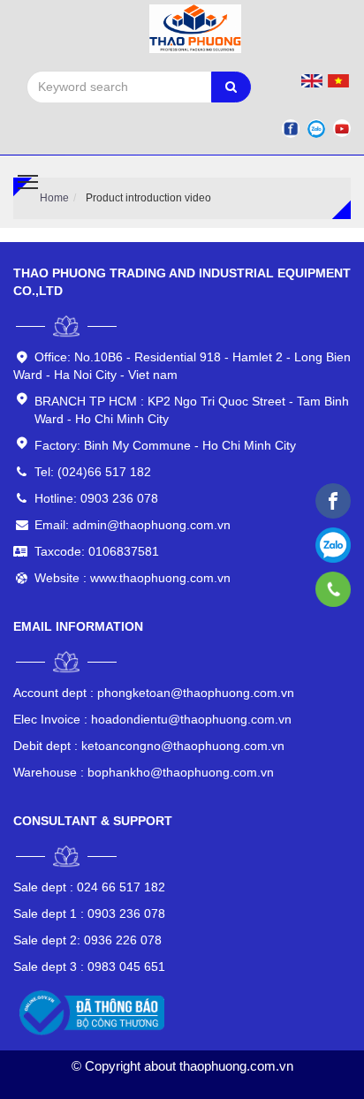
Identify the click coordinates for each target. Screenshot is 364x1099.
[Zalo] (316, 128)
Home (54, 198)
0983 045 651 (89, 966)
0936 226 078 (87, 940)
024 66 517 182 (89, 887)
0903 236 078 (89, 913)
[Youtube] (342, 128)
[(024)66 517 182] (333, 589)
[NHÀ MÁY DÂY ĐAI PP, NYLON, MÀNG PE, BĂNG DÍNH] (333, 501)
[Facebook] (291, 128)
